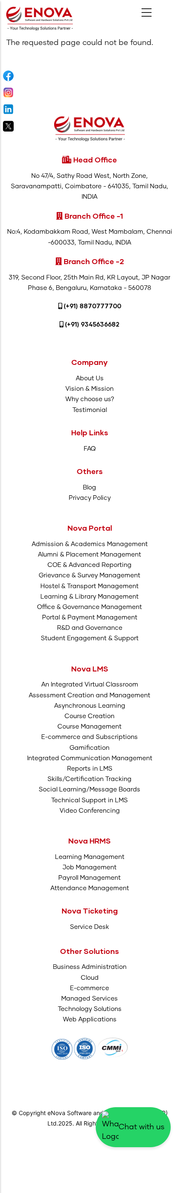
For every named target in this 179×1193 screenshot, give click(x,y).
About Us (90, 378)
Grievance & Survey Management (89, 575)
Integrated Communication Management (89, 758)
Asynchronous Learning (89, 706)
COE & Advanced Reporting (89, 565)
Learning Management (89, 857)
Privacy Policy (90, 498)
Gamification (89, 748)
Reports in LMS (89, 769)
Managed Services (89, 999)
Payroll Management (89, 878)
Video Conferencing (90, 811)
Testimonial (89, 410)
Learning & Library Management (89, 597)
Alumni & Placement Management (89, 555)
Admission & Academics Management (90, 544)
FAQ (90, 449)
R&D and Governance (89, 628)
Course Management (89, 727)
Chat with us (141, 1127)
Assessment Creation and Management (89, 695)
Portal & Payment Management (89, 617)
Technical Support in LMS (89, 800)
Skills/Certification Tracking (89, 779)
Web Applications (90, 1019)
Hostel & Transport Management (89, 586)
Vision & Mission (89, 389)
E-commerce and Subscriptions (89, 737)
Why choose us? (89, 399)
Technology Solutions (90, 1009)
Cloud (90, 978)
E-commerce (89, 988)
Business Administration (90, 967)
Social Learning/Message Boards (89, 789)
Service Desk (89, 927)
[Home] (39, 18)
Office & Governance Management (89, 607)
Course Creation (89, 716)
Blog (89, 487)
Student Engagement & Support (90, 638)
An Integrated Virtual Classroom (89, 684)
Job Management (89, 867)
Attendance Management (89, 888)
